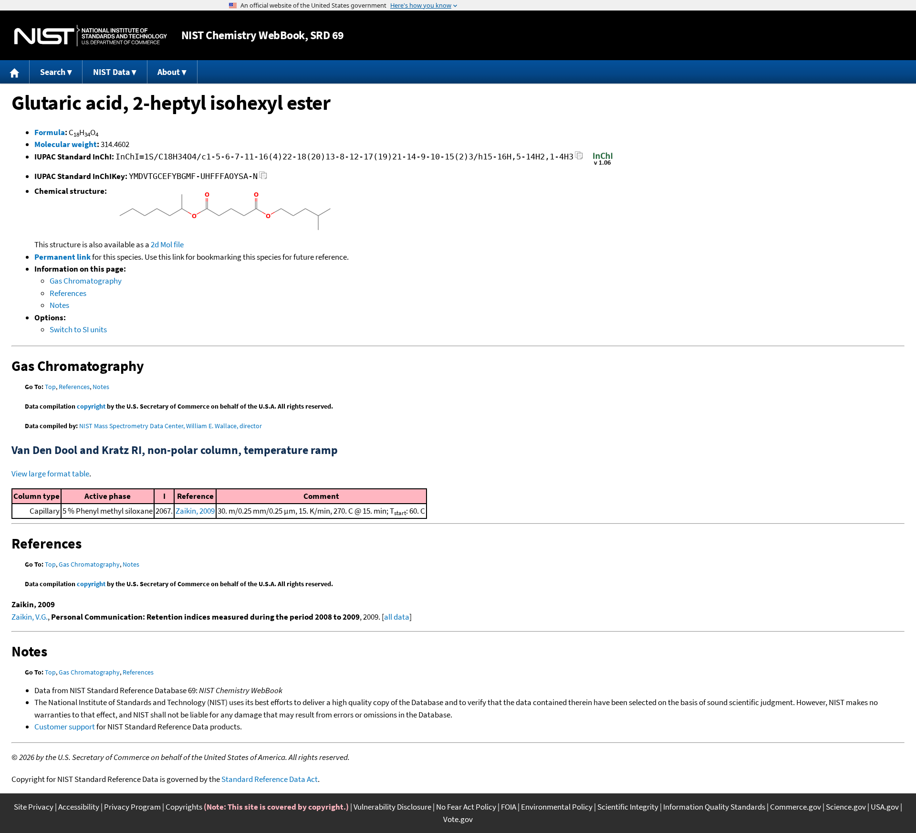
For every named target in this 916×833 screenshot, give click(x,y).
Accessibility (78, 806)
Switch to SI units (78, 329)
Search (52, 71)
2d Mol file (167, 244)
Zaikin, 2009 (195, 511)
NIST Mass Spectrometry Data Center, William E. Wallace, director (170, 426)
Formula (49, 132)
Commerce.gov (795, 806)
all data (396, 617)
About (168, 71)
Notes (59, 305)
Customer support (64, 726)
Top (50, 386)
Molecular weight (65, 144)
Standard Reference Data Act (269, 779)
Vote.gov (458, 819)
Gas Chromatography (86, 280)
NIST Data (111, 71)
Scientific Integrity (627, 806)
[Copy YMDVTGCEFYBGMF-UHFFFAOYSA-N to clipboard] (263, 177)
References (68, 293)
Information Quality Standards (714, 806)
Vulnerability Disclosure (392, 806)
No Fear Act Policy (466, 806)
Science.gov (846, 806)
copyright (91, 406)
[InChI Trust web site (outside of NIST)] (602, 164)
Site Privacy (33, 806)
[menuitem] (15, 72)
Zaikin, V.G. (29, 617)
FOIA (508, 806)
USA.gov (885, 806)
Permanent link (62, 257)
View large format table (50, 473)
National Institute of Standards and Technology (90, 35)
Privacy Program (132, 806)
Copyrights (184, 806)
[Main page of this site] (15, 72)
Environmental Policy (557, 806)
